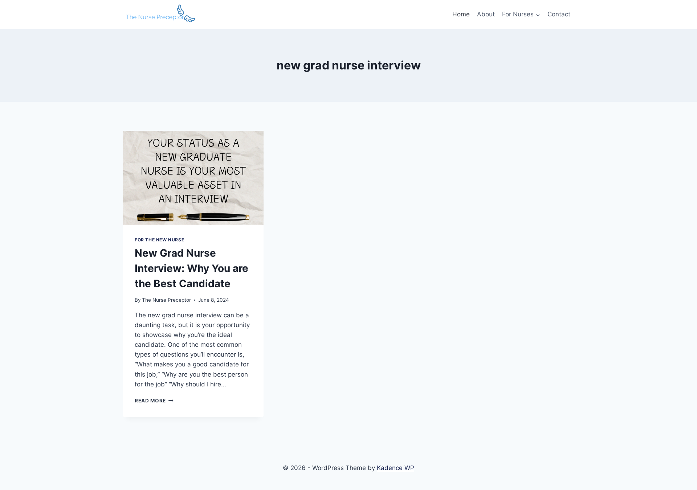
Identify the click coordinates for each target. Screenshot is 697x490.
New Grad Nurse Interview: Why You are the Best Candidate (191, 268)
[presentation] (193, 178)
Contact (558, 14)
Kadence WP (395, 467)
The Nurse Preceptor (166, 300)
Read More (154, 400)
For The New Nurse (159, 239)
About (486, 14)
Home (461, 14)
